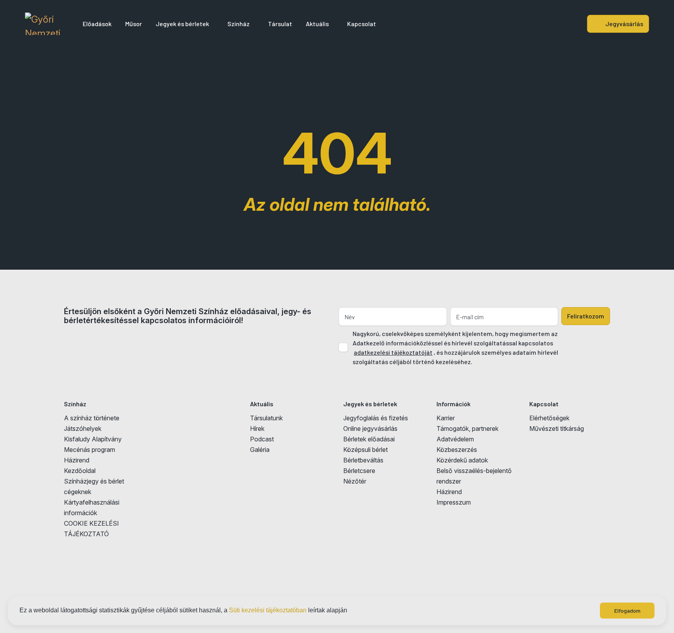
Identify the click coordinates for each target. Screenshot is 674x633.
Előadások (97, 23)
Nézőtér (354, 481)
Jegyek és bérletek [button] (182, 23)
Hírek (257, 428)
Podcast (262, 439)
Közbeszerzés (456, 449)
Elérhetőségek (549, 418)
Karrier (445, 418)
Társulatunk (266, 418)
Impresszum (453, 502)
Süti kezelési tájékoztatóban (268, 610)
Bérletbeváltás (363, 460)
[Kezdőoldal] (42, 23)
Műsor (133, 23)
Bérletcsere (359, 471)
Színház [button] (238, 23)
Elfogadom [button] (627, 610)
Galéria (260, 449)
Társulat (280, 23)
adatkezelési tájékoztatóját (393, 352)
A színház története (91, 418)
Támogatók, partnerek (467, 428)
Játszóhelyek (82, 428)
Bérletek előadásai (369, 439)
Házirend (76, 460)
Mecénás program (89, 449)
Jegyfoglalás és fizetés (375, 418)
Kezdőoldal (80, 471)
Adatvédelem (455, 439)
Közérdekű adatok (462, 460)
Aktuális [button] (317, 23)
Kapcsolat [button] (361, 23)
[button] (350, 611)
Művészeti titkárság (556, 428)
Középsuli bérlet (365, 449)
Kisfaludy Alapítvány (93, 439)
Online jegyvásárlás (370, 428)
